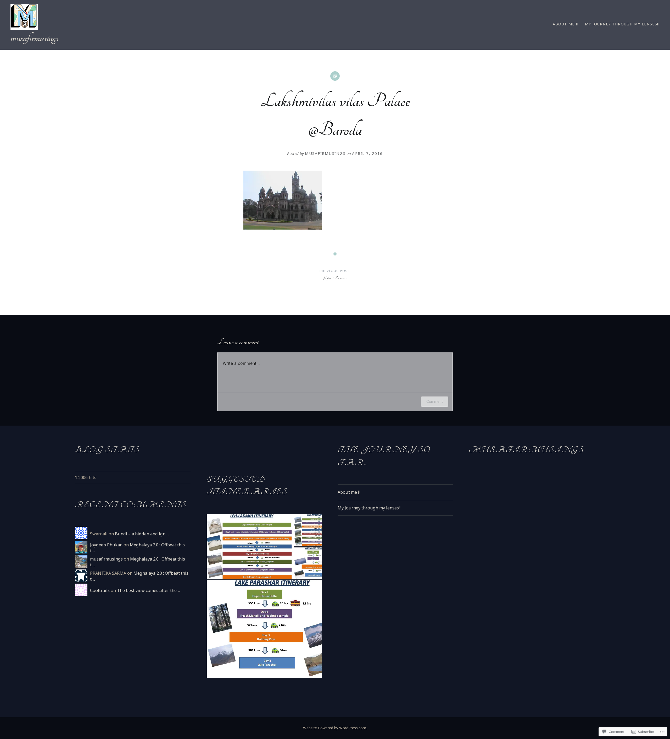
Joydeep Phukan (106, 545)
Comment (434, 401)
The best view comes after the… (148, 590)
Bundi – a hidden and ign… (142, 534)
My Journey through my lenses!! (622, 23)
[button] (250, 547)
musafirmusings (34, 38)
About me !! (565, 23)
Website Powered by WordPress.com (334, 727)
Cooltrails (100, 590)
